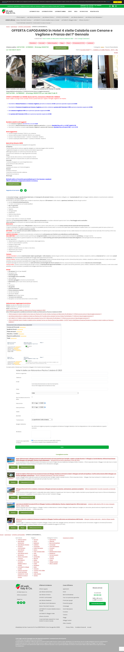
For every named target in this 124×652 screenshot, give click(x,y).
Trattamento (20, 420)
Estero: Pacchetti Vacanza (22, 557)
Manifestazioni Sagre (55, 551)
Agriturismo (52, 539)
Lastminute (14, 26)
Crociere (51, 548)
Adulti (17, 412)
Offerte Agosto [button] (20, 17)
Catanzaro (86, 38)
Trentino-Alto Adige (39, 570)
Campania (36, 546)
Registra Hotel (94, 11)
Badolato (10, 524)
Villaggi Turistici (53, 562)
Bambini (18, 416)
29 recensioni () (35, 527)
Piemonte (36, 562)
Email (17, 382)
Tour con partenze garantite (71, 597)
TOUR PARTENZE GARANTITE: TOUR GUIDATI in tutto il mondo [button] (33, 23)
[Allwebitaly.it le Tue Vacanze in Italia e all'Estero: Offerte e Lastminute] (8, 11)
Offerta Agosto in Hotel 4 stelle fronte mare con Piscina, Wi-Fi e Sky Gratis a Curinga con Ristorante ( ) (55, 314)
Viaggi (51, 560)
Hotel (64, 592)
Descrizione (33, 43)
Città (17, 389)
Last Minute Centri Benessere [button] (93, 17)
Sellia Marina (10, 509)
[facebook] (21, 190)
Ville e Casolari (53, 563)
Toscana (36, 569)
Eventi (70, 11)
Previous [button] (5, 73)
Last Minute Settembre (21, 542)
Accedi (89, 627)
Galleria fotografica (52, 43)
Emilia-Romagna (38, 548)
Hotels (51, 550)
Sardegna (36, 565)
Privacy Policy (70, 627)
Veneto (36, 575)
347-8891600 (98, 5)
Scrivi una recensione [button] (97, 603)
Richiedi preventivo (61, 48)
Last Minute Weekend (21, 550)
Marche (36, 558)
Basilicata (36, 543)
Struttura (13, 467)
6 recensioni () (26, 512)
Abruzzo (36, 539)
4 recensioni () (26, 467)
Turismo (51, 558)
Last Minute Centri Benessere (23, 554)
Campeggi (52, 545)
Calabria (36, 545)
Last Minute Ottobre (23, 545)
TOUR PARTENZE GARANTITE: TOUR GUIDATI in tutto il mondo (23, 574)
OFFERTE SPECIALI (10, 20)
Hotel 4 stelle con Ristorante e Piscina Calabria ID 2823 (58, 38)
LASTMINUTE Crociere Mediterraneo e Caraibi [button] (46, 20)
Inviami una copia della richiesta (22, 442)
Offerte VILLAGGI (22, 570)
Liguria (35, 555)
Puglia (35, 563)
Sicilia (35, 567)
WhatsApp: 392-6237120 (86, 7)
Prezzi (68, 43)
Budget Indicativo (21, 424)
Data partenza (20, 407)
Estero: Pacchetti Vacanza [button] (24, 20)
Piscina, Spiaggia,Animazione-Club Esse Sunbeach (50, 475)
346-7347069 (89, 5)
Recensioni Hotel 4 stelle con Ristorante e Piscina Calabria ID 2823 (19, 324)
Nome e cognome (21, 373)
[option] (62, 73)
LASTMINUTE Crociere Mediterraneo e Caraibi (22, 562)
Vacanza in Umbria (68, 538)
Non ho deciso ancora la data (23, 398)
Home (8, 26)
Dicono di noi (84, 11)
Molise (35, 560)
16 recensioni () (78, 43)
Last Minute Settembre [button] (33, 17)
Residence (52, 553)
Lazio (35, 553)
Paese (18, 393)
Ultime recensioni (22, 595)
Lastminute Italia (34, 11)
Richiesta (18, 432)
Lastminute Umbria (60, 11)
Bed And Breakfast (54, 543)
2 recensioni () (26, 482)
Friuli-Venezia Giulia (39, 551)
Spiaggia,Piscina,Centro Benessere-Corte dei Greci (65, 460)
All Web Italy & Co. (22, 592)
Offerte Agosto (22, 539)
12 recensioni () (27, 497)
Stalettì (11, 493)
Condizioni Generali (80, 627)
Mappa (62, 43)
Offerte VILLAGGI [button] (84, 20)
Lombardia (37, 557)
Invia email (41, 43)
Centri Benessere (54, 546)
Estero (35, 550)
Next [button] (119, 73)
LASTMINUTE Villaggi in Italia (47, 613)
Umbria (36, 572)
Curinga (80, 38)
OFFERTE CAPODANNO (24, 26)
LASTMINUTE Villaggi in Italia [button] (69, 20)
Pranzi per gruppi (68, 600)
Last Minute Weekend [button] (77, 17)
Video (75, 11)
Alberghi (51, 541)
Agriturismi (66, 589)
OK (117, 2)
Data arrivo (19, 403)
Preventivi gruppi (67, 603)
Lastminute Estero (47, 11)
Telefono (18, 377)
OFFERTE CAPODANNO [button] (62, 17)
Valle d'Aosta (37, 574)
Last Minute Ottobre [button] (48, 17)
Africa (35, 541)
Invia (62, 447)
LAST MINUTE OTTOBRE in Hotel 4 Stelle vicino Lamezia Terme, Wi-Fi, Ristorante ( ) (49, 318)
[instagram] (25, 190)
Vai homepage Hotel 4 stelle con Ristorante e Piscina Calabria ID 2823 (25, 310)
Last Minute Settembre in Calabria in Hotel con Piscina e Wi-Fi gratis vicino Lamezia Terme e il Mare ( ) (51, 316)
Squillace (10, 478)
